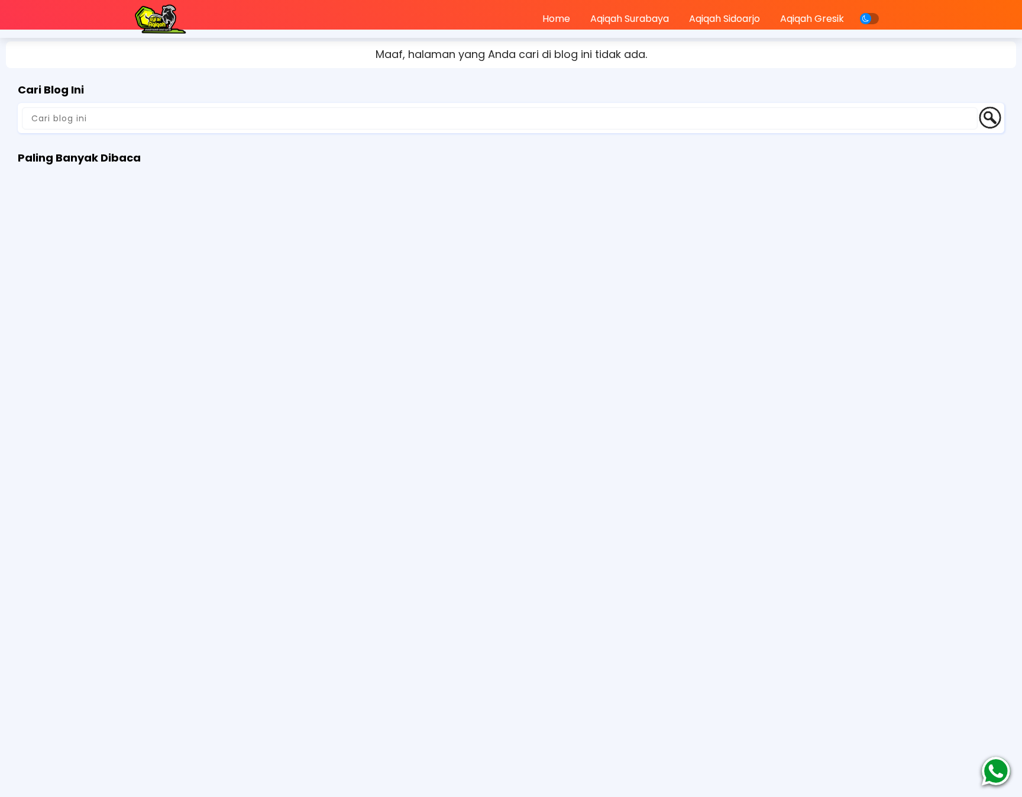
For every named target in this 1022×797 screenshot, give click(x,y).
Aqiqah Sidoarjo (724, 18)
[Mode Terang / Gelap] (869, 18)
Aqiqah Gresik (812, 18)
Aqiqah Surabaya (629, 18)
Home (556, 18)
